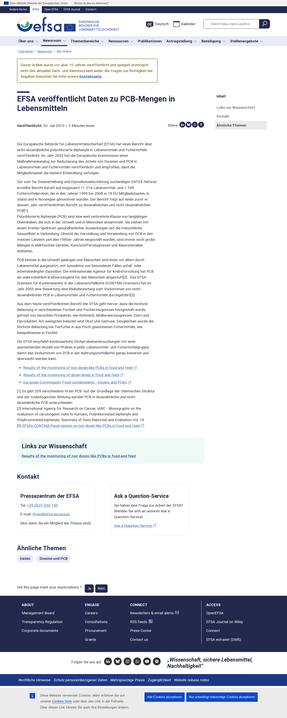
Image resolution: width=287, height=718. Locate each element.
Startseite (26, 51)
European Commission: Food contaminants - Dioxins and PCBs (75, 382)
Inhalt (221, 96)
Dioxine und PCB (54, 558)
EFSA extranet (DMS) (223, 639)
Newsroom (44, 51)
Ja (89, 588)
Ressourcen (119, 41)
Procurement (96, 630)
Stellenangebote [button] (244, 41)
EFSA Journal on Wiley (224, 622)
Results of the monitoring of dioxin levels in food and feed (71, 375)
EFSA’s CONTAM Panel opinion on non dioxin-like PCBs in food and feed (81, 425)
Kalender (188, 24)
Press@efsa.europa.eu (51, 514)
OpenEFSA (215, 613)
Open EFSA (51, 9)
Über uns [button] (26, 41)
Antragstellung (179, 41)
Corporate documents (40, 630)
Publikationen (150, 41)
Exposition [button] (53, 271)
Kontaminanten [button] (51, 283)
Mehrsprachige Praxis (127, 680)
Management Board (38, 613)
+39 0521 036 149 (42, 505)
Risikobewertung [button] (82, 289)
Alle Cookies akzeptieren (164, 697)
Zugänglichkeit (159, 680)
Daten (25, 558)
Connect (91, 9)
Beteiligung (211, 41)
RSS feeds (138, 622)
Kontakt (223, 116)
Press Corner (141, 630)
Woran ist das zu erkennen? (91, 3)
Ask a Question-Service (133, 525)
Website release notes (191, 680)
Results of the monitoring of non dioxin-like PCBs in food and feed (78, 367)
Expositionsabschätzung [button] (90, 182)
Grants (90, 639)
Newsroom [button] (52, 40)
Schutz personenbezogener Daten (80, 680)
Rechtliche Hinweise (35, 680)
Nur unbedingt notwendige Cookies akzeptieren (222, 697)
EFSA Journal (72, 9)
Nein (101, 588)
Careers (91, 613)
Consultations (96, 622)
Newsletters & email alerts (152, 613)
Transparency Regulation (42, 622)
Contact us (139, 639)
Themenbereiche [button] (84, 41)
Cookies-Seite (62, 701)
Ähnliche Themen (231, 125)
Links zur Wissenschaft (236, 107)
